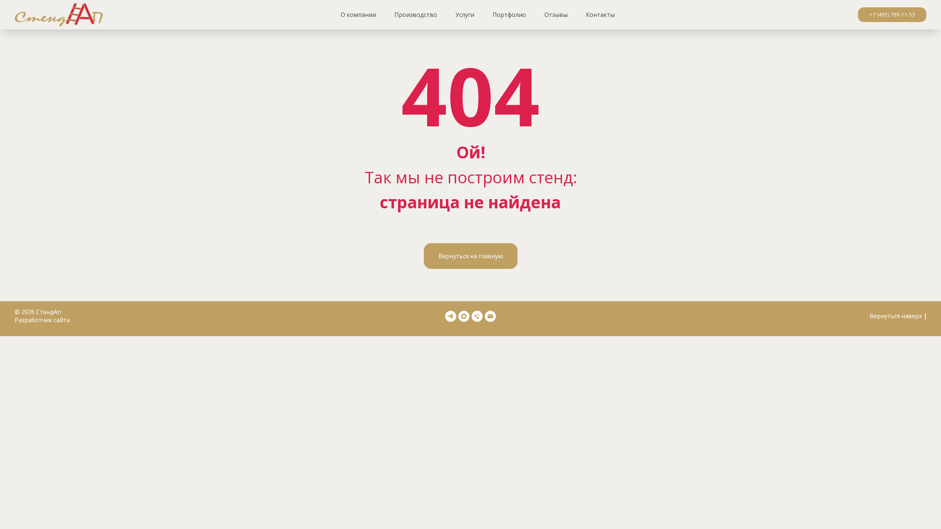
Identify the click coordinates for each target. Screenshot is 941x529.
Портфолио (509, 15)
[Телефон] (477, 316)
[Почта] (490, 316)
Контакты (600, 15)
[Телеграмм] (450, 316)
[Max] (463, 316)
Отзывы (556, 15)
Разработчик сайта (42, 320)
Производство (415, 15)
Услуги (464, 15)
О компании (358, 15)
